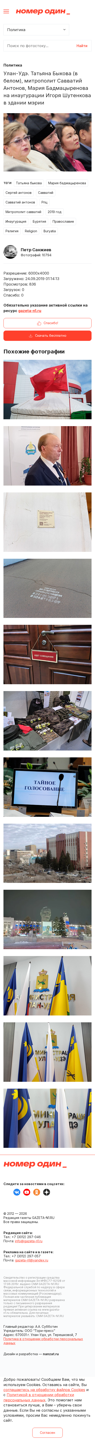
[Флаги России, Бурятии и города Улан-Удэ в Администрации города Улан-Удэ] (47, 985)
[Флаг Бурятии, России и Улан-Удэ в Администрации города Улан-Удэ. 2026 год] (47, 1118)
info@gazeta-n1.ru (28, 1241)
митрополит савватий (23, 212)
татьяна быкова (29, 183)
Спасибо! (51, 323)
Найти (82, 45)
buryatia (50, 231)
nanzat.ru (51, 1354)
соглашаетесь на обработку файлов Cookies (44, 1389)
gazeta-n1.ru (29, 310)
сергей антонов (19, 193)
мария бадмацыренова (67, 183)
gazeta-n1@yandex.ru (31, 1260)
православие (63, 221)
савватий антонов (20, 202)
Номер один (43, 12)
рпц (45, 202)
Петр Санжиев (36, 249)
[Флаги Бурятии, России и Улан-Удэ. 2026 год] (47, 1052)
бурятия (39, 221)
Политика (12, 65)
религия (12, 231)
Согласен (47, 1433)
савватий (45, 193)
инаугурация (16, 221)
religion (31, 231)
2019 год (55, 212)
